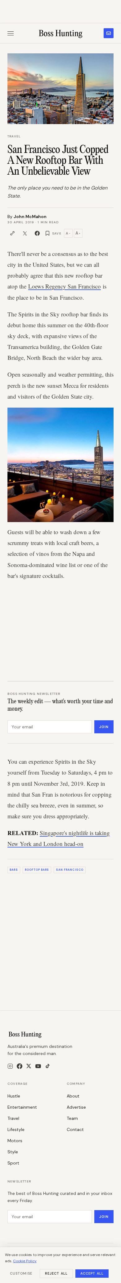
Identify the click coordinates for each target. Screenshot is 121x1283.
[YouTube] (38, 1066)
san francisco (69, 870)
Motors (14, 1140)
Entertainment (22, 1107)
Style (12, 1152)
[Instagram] (10, 1066)
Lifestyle (16, 1129)
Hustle (13, 1096)
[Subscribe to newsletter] (109, 33)
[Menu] (10, 33)
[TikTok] (47, 1066)
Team (72, 1118)
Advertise (76, 1107)
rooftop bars (37, 870)
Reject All (56, 1273)
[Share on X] (25, 233)
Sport (13, 1163)
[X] (28, 1066)
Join (104, 727)
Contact (75, 1129)
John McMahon (30, 216)
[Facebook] (19, 1066)
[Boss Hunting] (60, 33)
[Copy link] (12, 233)
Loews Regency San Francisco (64, 286)
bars (14, 870)
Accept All (92, 1273)
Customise (21, 1273)
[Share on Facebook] (37, 233)
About (73, 1096)
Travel (14, 136)
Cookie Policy (25, 1260)
